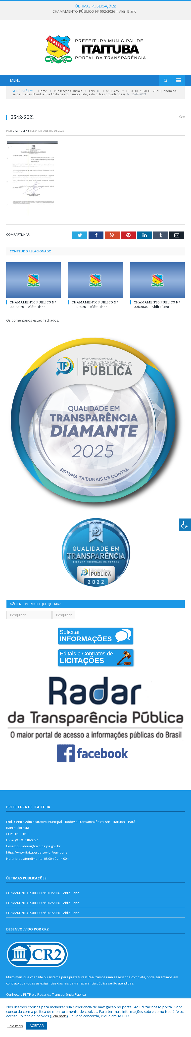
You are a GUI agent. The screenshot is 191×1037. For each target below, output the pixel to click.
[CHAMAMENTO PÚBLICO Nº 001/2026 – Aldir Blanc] (157, 280)
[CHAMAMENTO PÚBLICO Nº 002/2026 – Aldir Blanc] (95, 280)
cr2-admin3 (21, 130)
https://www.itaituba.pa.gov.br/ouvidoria (36, 852)
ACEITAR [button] (37, 1025)
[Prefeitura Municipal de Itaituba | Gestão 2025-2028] (95, 48)
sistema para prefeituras (67, 977)
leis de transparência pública (85, 983)
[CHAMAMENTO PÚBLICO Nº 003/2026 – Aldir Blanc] (33, 280)
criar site (36, 977)
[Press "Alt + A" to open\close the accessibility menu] (185, 524)
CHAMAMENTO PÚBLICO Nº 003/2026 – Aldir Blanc (33, 304)
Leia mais (59, 1016)
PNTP (27, 994)
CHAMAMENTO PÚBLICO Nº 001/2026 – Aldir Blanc (157, 304)
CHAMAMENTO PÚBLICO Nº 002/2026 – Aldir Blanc (94, 11)
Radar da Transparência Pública (61, 994)
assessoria (122, 977)
